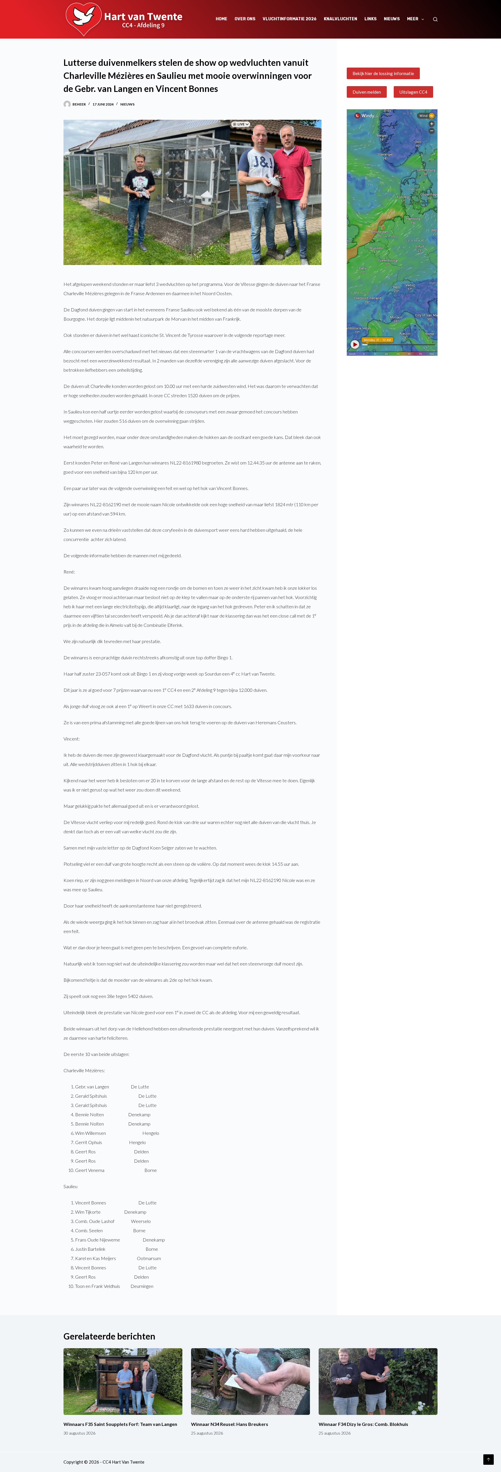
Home (221, 19)
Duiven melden (367, 92)
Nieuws (392, 19)
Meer (412, 19)
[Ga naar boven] (488, 1459)
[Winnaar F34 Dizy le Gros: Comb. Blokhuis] (378, 1381)
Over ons (245, 19)
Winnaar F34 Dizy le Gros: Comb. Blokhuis (363, 1424)
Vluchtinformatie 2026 (290, 19)
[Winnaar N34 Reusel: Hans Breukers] (250, 1381)
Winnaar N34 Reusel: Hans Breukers (229, 1424)
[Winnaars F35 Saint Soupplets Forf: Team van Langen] (122, 1381)
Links (370, 19)
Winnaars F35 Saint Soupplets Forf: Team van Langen (120, 1424)
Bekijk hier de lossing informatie (383, 73)
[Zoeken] (435, 19)
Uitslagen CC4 (413, 92)
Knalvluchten (340, 19)
